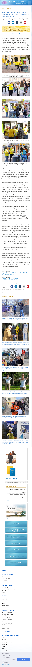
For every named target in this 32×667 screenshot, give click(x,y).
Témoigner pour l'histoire (7, 623)
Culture (3, 637)
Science (3, 641)
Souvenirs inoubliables (7, 619)
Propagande (4, 580)
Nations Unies (5, 599)
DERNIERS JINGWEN (11, 486)
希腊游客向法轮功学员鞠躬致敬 (10, 279)
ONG (3, 601)
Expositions (4, 590)
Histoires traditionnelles (7, 642)
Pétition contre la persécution (8, 607)
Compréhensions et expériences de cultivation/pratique (14, 616)
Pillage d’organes (6, 578)
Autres (3, 581)
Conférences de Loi (6, 624)
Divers (3, 592)
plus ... (7, 500)
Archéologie (4, 644)
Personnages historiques (7, 650)
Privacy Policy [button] (6, 664)
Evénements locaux (6, 8)
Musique (4, 639)
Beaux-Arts (4, 648)
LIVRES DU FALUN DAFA (11, 478)
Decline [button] (14, 659)
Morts (3, 576)
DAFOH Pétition (5, 605)
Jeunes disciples (5, 628)
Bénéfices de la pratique (7, 614)
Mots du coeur (5, 626)
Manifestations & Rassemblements (10, 589)
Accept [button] (23, 659)
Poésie (3, 646)
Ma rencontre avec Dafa (7, 612)
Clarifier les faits (5, 587)
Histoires (4, 621)
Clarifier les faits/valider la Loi (8, 617)
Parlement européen (6, 598)
